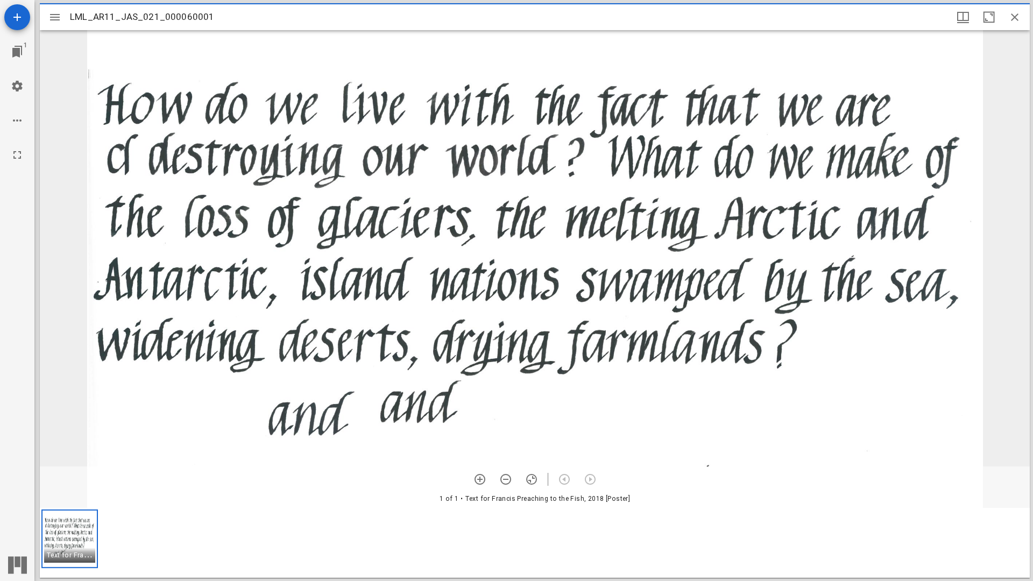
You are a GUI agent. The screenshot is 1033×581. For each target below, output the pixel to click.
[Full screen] (17, 155)
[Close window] (1015, 17)
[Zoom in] (480, 479)
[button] (69, 538)
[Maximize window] (989, 17)
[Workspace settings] (17, 86)
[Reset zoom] (531, 479)
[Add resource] (17, 17)
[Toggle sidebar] (55, 17)
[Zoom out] (506, 479)
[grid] (535, 543)
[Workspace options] (17, 120)
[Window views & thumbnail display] (963, 17)
